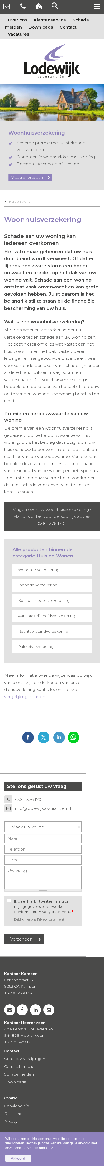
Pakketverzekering (36, 646)
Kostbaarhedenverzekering (44, 600)
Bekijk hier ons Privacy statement (39, 919)
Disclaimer (14, 1113)
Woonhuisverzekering (38, 569)
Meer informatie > (40, 1148)
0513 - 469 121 (20, 1042)
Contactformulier (20, 1066)
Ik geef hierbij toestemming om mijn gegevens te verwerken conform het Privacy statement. (43, 906)
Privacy (10, 1121)
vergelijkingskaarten (24, 696)
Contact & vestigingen (24, 1058)
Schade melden (19, 1074)
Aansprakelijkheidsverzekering (46, 616)
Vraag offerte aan (27, 177)
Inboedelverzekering (37, 585)
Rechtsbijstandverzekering (43, 631)
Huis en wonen (20, 201)
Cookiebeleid (16, 1106)
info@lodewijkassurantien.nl (43, 808)
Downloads (15, 1082)
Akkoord (18, 1158)
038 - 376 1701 (52, 523)
